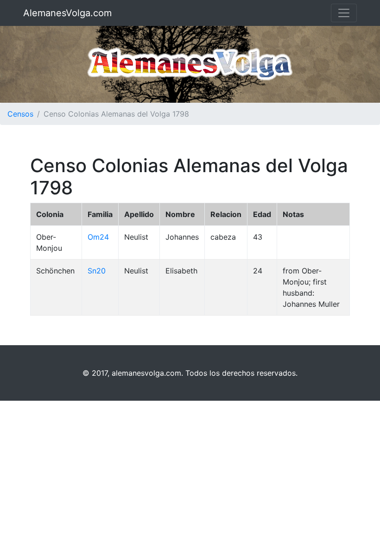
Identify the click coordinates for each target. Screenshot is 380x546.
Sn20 (97, 270)
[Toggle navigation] (344, 13)
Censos (20, 113)
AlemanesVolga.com (67, 13)
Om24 (98, 237)
